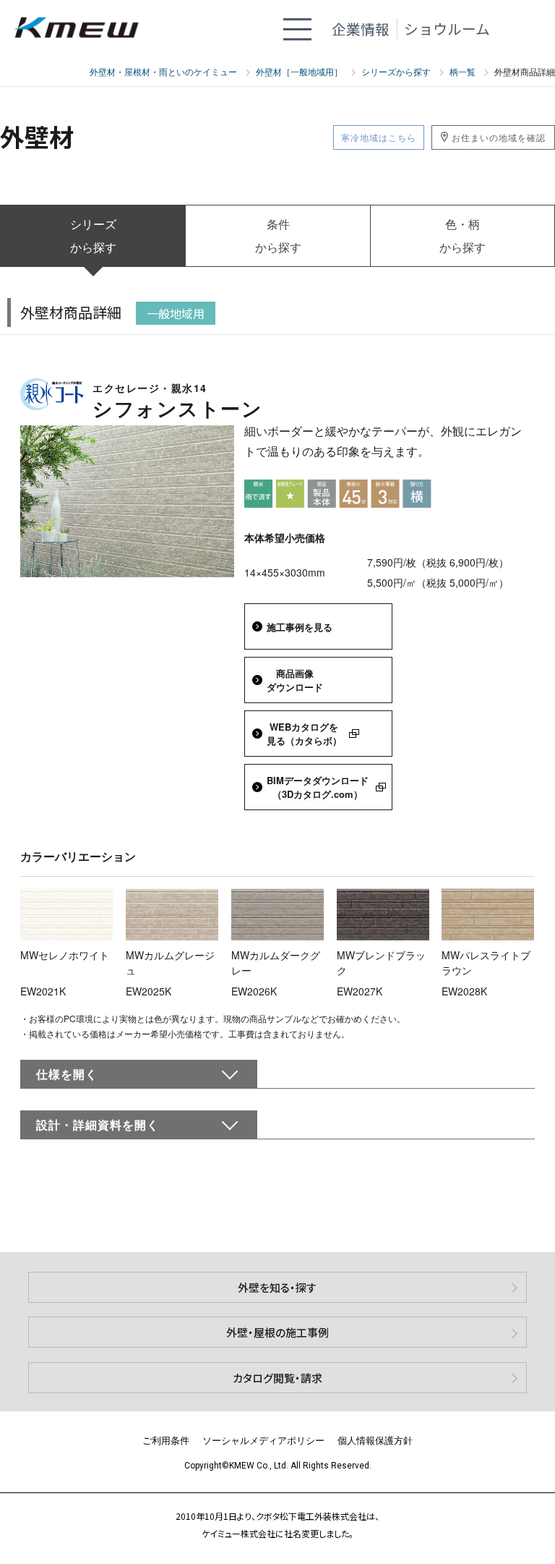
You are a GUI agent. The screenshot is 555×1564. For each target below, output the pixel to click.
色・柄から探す (462, 235)
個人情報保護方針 (375, 1440)
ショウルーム (447, 28)
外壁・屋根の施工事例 (277, 1332)
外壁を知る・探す (277, 1287)
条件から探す (278, 235)
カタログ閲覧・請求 (277, 1377)
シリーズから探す (93, 235)
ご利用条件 (165, 1440)
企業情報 (361, 28)
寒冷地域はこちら (378, 137)
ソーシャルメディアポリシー (263, 1440)
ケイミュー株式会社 (82, 28)
